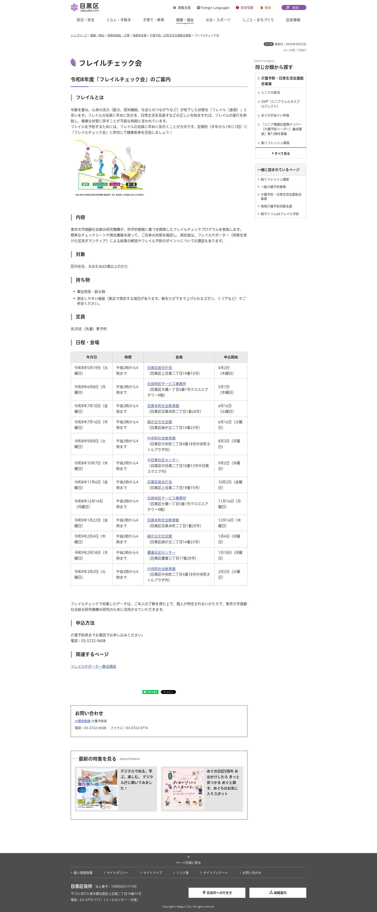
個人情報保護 (83, 872)
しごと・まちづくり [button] (258, 20)
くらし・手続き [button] (118, 20)
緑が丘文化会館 (159, 422)
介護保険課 (83, 721)
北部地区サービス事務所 (166, 384)
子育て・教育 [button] (153, 20)
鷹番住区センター (161, 552)
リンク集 (182, 872)
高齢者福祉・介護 (118, 35)
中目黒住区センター (163, 460)
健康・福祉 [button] (185, 20)
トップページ (79, 35)
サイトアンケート (215, 872)
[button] (181, 7)
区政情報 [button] (293, 20)
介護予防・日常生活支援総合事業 (170, 35)
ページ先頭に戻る (188, 862)
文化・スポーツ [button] (218, 20)
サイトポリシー (118, 872)
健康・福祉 (97, 35)
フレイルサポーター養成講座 (93, 666)
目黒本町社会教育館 (163, 406)
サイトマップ (152, 872)
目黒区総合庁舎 (159, 367)
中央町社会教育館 (161, 438)
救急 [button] (268, 7)
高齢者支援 (139, 35)
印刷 (270, 44)
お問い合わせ (251, 872)
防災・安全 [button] (85, 20)
